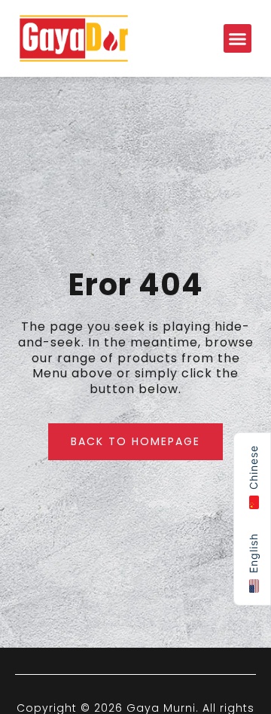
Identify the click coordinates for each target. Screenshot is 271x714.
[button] (238, 38)
